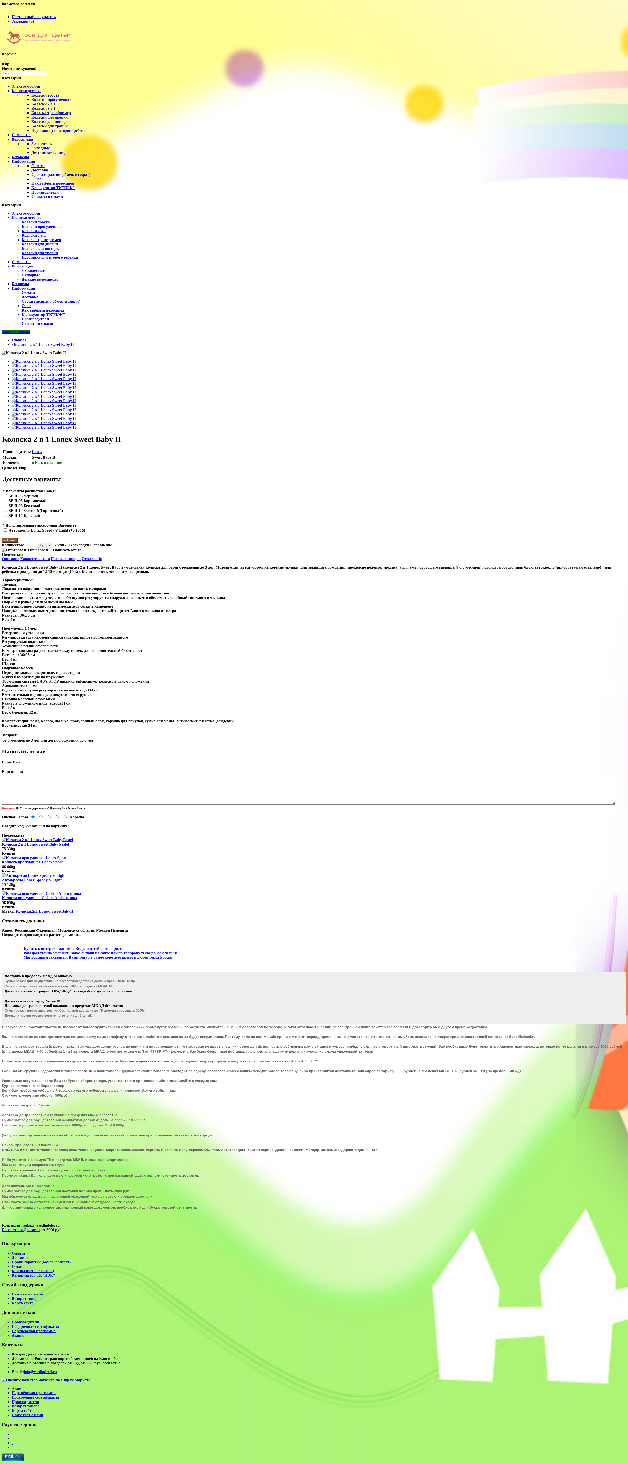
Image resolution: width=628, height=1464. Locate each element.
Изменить (119, 930)
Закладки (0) (23, 21)
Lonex (37, 452)
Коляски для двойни (49, 117)
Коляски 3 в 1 (43, 108)
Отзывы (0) (92, 559)
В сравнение (101, 545)
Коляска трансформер (51, 113)
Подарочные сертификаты (35, 1326)
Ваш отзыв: (12, 771)
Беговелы (20, 157)
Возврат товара (25, 1298)
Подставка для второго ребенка (59, 130)
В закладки (79, 545)
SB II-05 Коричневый (27, 501)
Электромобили (26, 86)
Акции (18, 1335)
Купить (8, 853)
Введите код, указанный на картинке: (35, 826)
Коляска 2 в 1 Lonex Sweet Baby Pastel (35, 844)
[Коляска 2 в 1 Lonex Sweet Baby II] (44, 361)
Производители (45, 192)
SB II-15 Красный (24, 515)
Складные (40, 148)
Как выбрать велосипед (52, 183)
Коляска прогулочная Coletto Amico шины (39, 898)
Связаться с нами (47, 196)
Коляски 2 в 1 (43, 104)
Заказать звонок (16, 332)
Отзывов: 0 (38, 550)
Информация (23, 161)
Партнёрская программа (34, 1331)
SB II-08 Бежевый (24, 506)
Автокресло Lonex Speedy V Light (32, 880)
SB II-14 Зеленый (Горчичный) (36, 510)
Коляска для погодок (50, 122)
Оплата (38, 166)
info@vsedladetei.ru (40, 1372)
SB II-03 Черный (23, 496)
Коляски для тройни (49, 126)
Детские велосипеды (49, 152)
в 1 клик (10, 540)
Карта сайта (23, 1303)
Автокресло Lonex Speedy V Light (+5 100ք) (47, 530)
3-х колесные (42, 144)
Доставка (39, 170)
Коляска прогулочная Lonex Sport (32, 862)
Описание (10, 559)
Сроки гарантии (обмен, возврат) (60, 174)
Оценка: (9, 817)
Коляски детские (26, 91)
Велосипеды (22, 139)
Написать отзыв (67, 550)
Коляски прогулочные (51, 99)
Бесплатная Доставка (21, 1230)
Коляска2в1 (26, 911)
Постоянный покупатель (34, 17)
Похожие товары (66, 559)
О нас (36, 179)
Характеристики (35, 559)
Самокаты (21, 135)
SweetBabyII (62, 911)
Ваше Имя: (12, 762)
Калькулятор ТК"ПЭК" (53, 188)
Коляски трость (45, 95)
